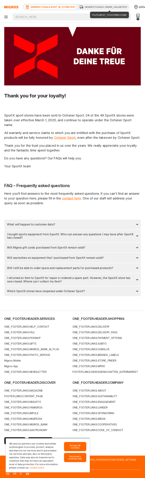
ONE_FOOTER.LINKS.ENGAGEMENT (94, 402)
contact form (71, 198)
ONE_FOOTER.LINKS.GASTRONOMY (25, 430)
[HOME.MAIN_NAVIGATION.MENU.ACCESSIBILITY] (5, 16)
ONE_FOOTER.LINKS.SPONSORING (93, 413)
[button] (72, 224)
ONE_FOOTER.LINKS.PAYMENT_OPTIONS (97, 338)
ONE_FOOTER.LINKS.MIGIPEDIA (23, 419)
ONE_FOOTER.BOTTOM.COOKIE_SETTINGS (113, 459)
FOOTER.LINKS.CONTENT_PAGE (23, 396)
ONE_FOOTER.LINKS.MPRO (88, 366)
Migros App (11, 366)
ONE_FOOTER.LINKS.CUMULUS (90, 349)
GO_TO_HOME (11, 7)
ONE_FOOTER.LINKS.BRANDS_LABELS (95, 355)
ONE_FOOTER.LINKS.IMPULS (21, 413)
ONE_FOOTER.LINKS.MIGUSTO (22, 402)
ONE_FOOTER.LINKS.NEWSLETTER (25, 372)
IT (21, 474)
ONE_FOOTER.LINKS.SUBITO (89, 343)
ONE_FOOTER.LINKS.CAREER (90, 407)
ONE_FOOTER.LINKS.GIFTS (20, 343)
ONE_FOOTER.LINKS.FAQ (19, 332)
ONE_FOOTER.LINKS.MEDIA (89, 419)
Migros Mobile (12, 360)
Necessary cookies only (75, 457)
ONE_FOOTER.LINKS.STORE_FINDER (94, 360)
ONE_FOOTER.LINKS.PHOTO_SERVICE (27, 355)
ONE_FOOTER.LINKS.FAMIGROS (23, 407)
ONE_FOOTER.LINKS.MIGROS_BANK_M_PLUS (31, 349)
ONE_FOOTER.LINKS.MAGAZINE (23, 390)
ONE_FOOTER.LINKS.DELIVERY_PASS (94, 332)
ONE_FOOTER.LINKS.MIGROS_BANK (26, 424)
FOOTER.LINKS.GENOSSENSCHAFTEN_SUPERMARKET (105, 372)
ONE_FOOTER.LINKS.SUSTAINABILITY (94, 396)
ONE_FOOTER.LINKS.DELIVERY (91, 326)
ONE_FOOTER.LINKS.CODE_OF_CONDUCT (97, 430)
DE (8, 474)
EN (27, 474)
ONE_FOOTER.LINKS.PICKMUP (22, 338)
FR (14, 474)
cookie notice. (37, 467)
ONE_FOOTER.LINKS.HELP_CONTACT (26, 326)
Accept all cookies (75, 446)
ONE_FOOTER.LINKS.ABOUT (89, 390)
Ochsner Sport (65, 137)
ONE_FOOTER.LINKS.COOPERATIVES (94, 424)
